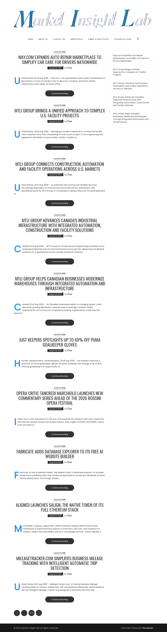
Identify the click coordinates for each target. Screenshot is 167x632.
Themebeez (147, 628)
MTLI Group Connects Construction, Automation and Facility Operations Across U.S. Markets (59, 166)
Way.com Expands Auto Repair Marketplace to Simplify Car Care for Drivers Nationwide (59, 59)
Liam (69, 67)
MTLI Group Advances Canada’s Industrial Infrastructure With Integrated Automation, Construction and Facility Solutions (59, 225)
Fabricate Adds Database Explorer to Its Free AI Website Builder (60, 454)
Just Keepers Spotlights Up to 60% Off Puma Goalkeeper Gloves (59, 342)
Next (39, 613)
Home (30, 39)
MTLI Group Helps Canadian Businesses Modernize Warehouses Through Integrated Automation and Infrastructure (59, 283)
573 (31, 613)
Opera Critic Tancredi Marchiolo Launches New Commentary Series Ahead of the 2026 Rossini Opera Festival (59, 398)
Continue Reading (59, 93)
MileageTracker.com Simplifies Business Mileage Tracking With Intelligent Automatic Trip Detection (59, 563)
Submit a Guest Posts (98, 39)
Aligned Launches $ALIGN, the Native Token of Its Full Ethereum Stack (60, 507)
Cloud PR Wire (60, 52)
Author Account (123, 39)
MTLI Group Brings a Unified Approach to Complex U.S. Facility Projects (60, 113)
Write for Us (76, 39)
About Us (43, 39)
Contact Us (59, 39)
